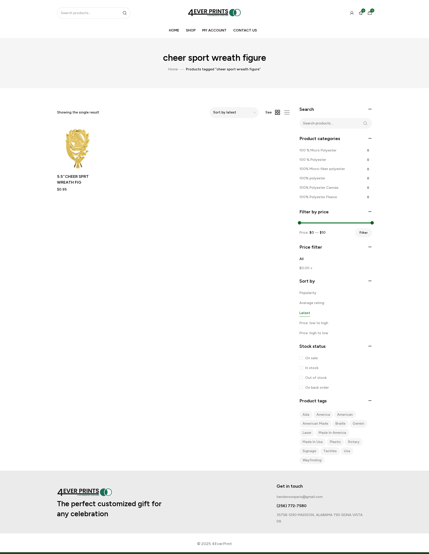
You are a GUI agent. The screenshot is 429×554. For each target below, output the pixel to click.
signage (309, 451)
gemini (358, 423)
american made (315, 423)
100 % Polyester (312, 159)
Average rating (311, 303)
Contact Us (245, 30)
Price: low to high (313, 323)
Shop (191, 30)
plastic (335, 442)
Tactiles (330, 451)
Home (174, 30)
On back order (316, 387)
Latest (304, 313)
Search (365, 123)
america (323, 414)
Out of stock (315, 378)
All (301, 259)
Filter (364, 233)
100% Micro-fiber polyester (322, 169)
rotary (354, 442)
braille (340, 423)
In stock (311, 368)
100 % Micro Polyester (317, 150)
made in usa (313, 442)
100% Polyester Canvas (319, 187)
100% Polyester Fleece (318, 197)
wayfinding (312, 460)
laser (307, 432)
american (345, 414)
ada (306, 414)
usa (347, 451)
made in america (332, 432)
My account (214, 30)
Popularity (307, 293)
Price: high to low (313, 333)
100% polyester (312, 178)
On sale (311, 358)
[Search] (124, 13)
